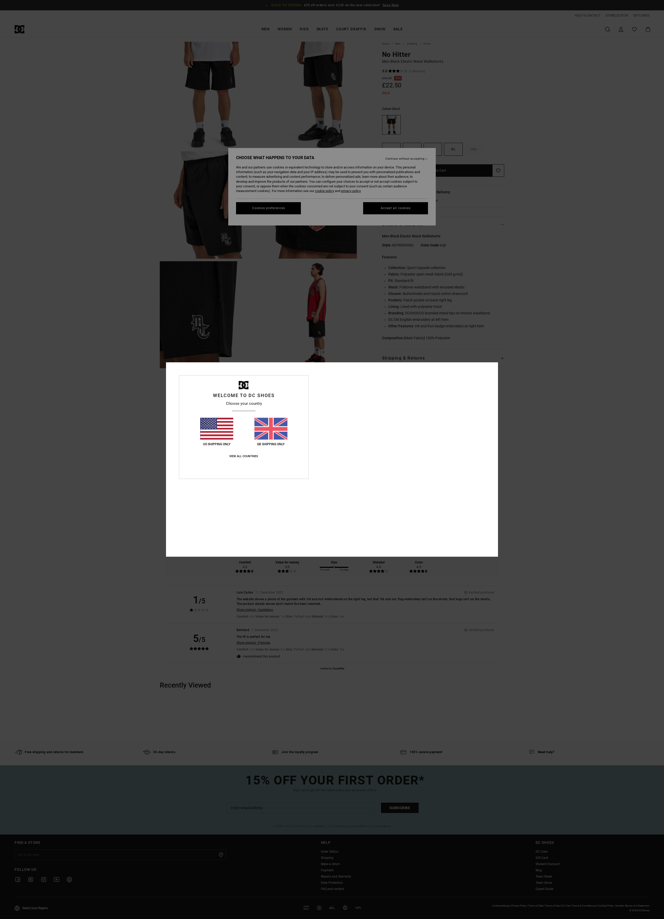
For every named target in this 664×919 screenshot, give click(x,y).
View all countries (243, 456)
